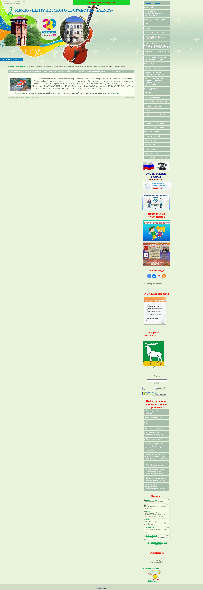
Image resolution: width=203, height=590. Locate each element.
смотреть (114, 93)
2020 (16, 66)
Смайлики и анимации (150, 568)
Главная (4, 59)
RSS (22, 3)
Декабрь (22, 66)
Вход (20, 59)
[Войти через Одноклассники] (164, 276)
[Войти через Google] (159, 276)
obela (26, 97)
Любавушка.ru (153, 581)
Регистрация (12, 59)
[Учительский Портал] (148, 395)
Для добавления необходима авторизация (157, 543)
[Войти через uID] (149, 276)
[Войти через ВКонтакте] (154, 276)
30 (27, 66)
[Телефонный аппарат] (162, 169)
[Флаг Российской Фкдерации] (148, 169)
